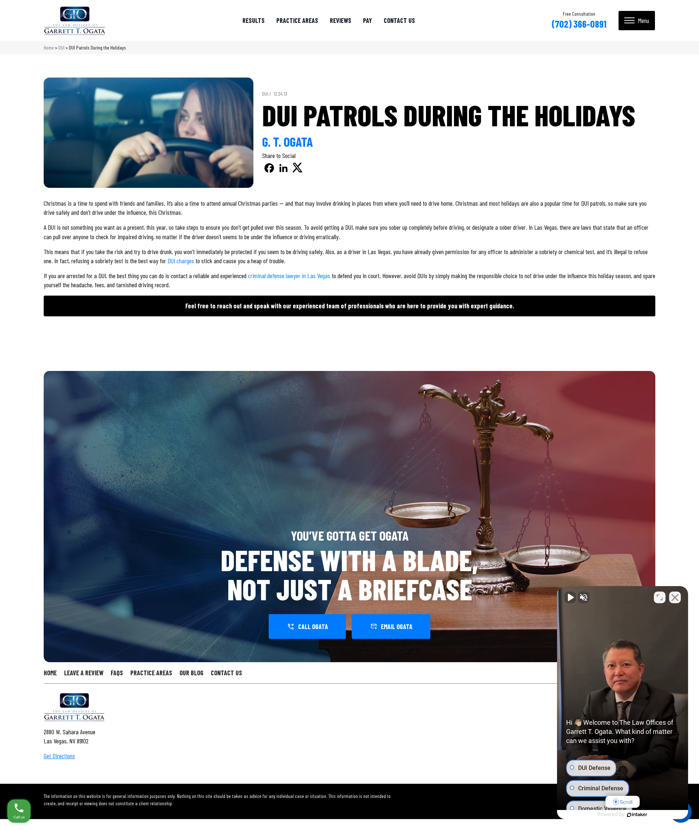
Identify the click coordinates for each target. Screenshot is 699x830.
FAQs (117, 673)
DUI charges (180, 261)
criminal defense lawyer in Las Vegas (289, 276)
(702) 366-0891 (579, 23)
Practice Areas (297, 20)
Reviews (340, 20)
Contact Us (399, 20)
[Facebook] (269, 168)
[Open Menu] (636, 21)
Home (49, 47)
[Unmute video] (570, 597)
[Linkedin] (283, 168)
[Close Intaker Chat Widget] (675, 597)
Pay (367, 20)
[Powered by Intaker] (637, 815)
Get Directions (59, 756)
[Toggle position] (660, 597)
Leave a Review (83, 673)
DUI (61, 47)
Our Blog (191, 673)
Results (253, 20)
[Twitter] (297, 168)
